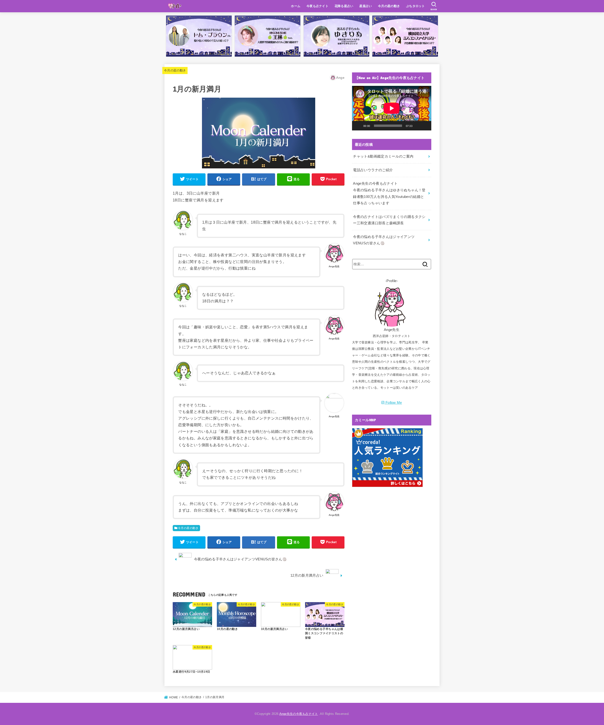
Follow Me (394, 402)
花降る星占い (344, 6)
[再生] (358, 125)
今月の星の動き (389, 6)
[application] (391, 108)
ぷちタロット (415, 6)
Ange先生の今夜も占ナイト (298, 714)
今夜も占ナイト (317, 6)
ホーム (295, 6)
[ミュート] (417, 125)
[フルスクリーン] (425, 125)
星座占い (365, 6)
